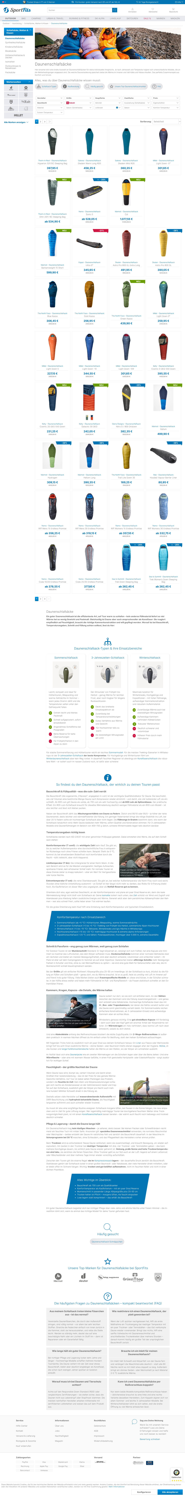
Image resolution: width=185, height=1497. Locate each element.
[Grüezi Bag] (133, 1277)
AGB (96, 1431)
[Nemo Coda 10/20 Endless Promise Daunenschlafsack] (52, 557)
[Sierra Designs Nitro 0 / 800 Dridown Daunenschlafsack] (126, 398)
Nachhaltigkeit (62, 1436)
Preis (155, 98)
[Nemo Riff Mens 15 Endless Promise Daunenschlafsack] (52, 506)
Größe (68, 98)
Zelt (135, 895)
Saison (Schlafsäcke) (74, 108)
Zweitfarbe (129, 98)
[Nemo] (11, 102)
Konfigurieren (144, 1492)
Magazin (59, 1441)
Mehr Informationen (117, 1487)
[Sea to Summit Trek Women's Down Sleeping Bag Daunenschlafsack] (163, 557)
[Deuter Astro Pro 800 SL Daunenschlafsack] (163, 243)
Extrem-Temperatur (45, 112)
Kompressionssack (103, 1160)
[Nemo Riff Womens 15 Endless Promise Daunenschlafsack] (126, 506)
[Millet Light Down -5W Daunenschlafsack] (126, 347)
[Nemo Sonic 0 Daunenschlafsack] (89, 192)
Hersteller (41, 98)
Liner (138, 1043)
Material (40, 108)
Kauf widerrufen (23, 1446)
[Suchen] (114, 10)
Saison (127, 108)
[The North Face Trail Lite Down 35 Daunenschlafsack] (126, 455)
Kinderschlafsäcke (14, 47)
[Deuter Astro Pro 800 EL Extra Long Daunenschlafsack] (126, 243)
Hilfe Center (21, 1426)
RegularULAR (113, 387)
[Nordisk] (26, 108)
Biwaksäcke (10, 51)
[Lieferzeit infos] (117, 108)
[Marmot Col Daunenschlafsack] (126, 192)
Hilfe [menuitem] (179, 2)
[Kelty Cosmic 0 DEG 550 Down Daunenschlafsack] (163, 347)
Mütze (162, 1046)
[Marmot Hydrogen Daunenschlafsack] (52, 455)
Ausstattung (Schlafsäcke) (134, 103)
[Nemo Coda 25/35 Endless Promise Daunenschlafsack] (89, 557)
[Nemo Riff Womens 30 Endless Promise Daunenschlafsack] (163, 506)
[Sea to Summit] (11, 95)
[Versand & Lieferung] (112, 1462)
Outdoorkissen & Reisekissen (13, 67)
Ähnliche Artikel (52, 175)
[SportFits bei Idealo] (149, 1463)
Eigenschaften (159, 103)
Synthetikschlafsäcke (15, 42)
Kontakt (19, 1431)
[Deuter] (11, 88)
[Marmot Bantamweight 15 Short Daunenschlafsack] (52, 243)
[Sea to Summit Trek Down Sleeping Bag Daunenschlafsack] (126, 557)
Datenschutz (100, 1426)
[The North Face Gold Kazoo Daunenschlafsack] (89, 294)
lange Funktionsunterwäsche (75, 1049)
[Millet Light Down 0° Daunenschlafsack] (163, 294)
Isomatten (10, 61)
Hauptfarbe (100, 98)
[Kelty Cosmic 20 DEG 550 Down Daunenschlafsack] (52, 398)
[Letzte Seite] (49, 121)
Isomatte (106, 895)
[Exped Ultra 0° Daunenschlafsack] (89, 243)
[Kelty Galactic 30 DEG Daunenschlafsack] (89, 398)
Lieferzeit (99, 108)
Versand (98, 1457)
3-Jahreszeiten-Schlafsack (70, 755)
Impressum (99, 1436)
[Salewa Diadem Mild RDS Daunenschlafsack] (126, 141)
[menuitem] (153, 10)
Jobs (57, 1431)
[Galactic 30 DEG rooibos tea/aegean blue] (92, 418)
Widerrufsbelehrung (103, 1441)
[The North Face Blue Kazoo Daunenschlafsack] (52, 294)
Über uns (59, 1426)
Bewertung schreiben (150, 1439)
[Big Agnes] (108, 1277)
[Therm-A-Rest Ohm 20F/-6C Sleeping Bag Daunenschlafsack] (52, 192)
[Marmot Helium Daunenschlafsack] (163, 398)
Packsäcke (10, 72)
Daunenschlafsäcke (15, 38)
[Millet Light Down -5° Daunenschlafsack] (163, 141)
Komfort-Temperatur (161, 108)
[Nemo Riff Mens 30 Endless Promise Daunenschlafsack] (89, 506)
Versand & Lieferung (25, 1436)
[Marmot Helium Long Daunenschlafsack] (89, 455)
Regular (74, 383)
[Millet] (18, 115)
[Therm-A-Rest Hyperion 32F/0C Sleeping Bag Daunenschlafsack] (52, 141)
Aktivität (98, 103)
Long (45, 126)
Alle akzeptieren (170, 1492)
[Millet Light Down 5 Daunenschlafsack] (52, 347)
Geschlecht (42, 103)
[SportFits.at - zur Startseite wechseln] (17, 10)
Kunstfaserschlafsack (147, 758)
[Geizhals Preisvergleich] (138, 1462)
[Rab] (26, 102)
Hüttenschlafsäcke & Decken (15, 56)
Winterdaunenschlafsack (57, 758)
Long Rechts (39, 283)
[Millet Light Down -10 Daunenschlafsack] (89, 347)
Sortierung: (145, 121)
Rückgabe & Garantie (26, 1441)
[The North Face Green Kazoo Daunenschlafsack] (126, 294)
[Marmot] (26, 88)
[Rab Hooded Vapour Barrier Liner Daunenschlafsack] (163, 455)
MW (72, 236)
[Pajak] (26, 95)
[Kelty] (11, 108)
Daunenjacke (76, 1054)
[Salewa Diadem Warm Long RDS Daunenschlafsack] (89, 141)
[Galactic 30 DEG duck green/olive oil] (86, 418)
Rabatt (72, 103)
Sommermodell (116, 752)
